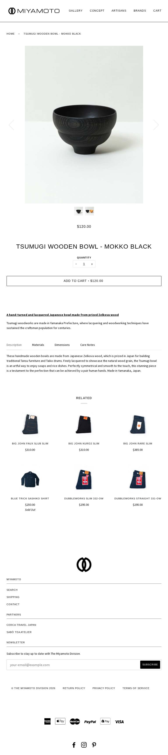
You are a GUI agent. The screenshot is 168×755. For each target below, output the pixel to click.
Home (11, 33)
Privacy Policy (104, 688)
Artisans (119, 10)
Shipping (13, 597)
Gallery (76, 10)
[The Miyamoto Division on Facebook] (74, 746)
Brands (140, 10)
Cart (157, 10)
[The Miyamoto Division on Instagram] (84, 746)
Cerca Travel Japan (21, 625)
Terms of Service (135, 688)
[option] (84, 124)
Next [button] (153, 124)
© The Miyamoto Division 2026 (33, 688)
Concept (97, 10)
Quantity (84, 257)
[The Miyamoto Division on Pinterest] (94, 746)
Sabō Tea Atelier (19, 632)
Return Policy (74, 688)
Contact (13, 604)
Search (12, 590)
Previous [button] (14, 124)
